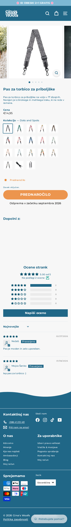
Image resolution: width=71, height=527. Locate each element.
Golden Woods (19, 128)
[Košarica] (56, 13)
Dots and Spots (7, 128)
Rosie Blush (42, 128)
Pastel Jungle (53, 152)
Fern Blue (30, 140)
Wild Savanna (53, 128)
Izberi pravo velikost (48, 443)
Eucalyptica (7, 152)
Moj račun (8, 464)
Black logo (30, 165)
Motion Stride (7, 140)
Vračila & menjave (47, 447)
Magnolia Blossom (30, 128)
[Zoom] (56, 72)
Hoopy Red (42, 152)
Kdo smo (8, 443)
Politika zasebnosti (15, 519)
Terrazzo (19, 152)
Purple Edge (19, 140)
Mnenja (7, 447)
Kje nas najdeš (11, 451)
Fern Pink (42, 140)
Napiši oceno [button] (35, 313)
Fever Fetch (53, 140)
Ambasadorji (10, 455)
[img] (10, 336)
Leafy (7, 165)
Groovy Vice (30, 152)
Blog (5, 460)
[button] (19, 285)
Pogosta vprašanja (48, 451)
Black (19, 165)
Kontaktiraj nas (46, 455)
